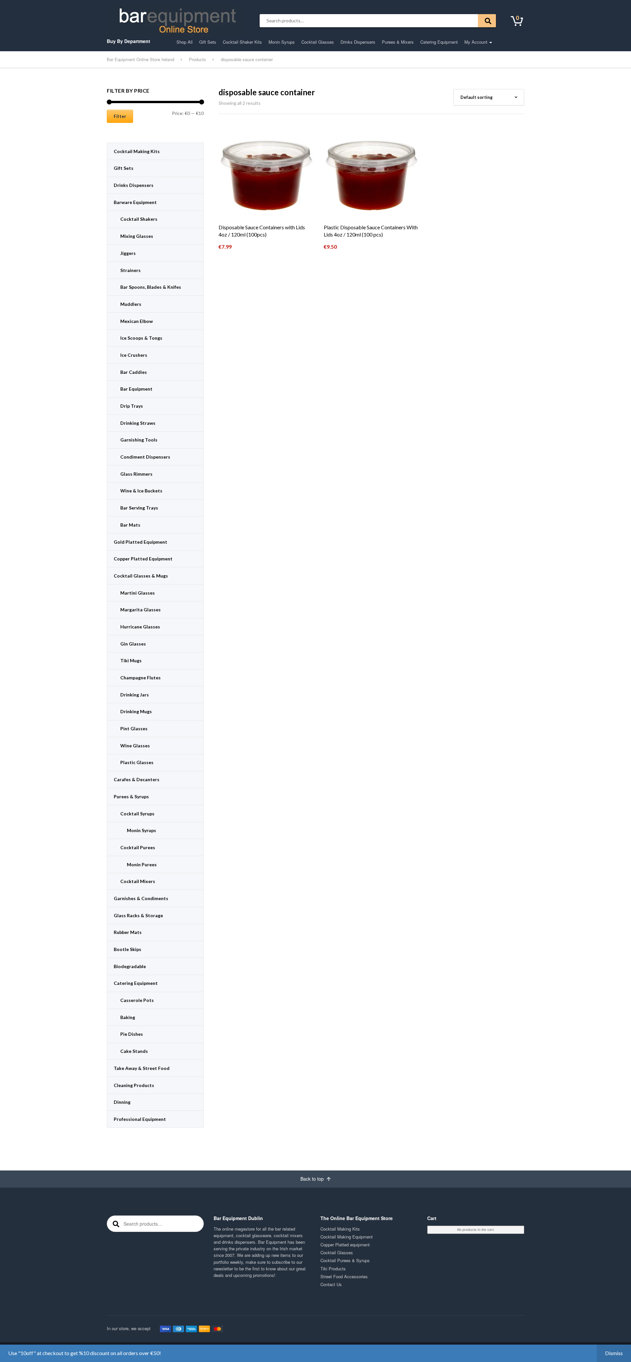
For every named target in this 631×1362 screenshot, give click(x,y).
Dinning (122, 1102)
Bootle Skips (127, 949)
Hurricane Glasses (140, 626)
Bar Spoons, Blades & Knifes (150, 287)
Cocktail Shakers (138, 219)
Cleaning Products (134, 1085)
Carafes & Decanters (136, 779)
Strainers (130, 270)
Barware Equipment (135, 202)
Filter (120, 116)
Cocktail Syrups (137, 813)
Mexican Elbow (136, 321)
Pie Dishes (131, 1034)
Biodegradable (130, 966)
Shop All (184, 42)
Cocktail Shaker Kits (242, 42)
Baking (127, 1017)
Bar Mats (130, 525)
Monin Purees (142, 864)
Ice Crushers (133, 355)
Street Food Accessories (344, 1276)
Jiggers (128, 253)
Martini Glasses (137, 593)
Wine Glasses (135, 745)
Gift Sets (207, 42)
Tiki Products (333, 1268)
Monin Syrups (282, 42)
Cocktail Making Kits (137, 151)
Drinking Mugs (136, 711)
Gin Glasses (133, 644)
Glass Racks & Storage (138, 915)
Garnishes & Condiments (141, 898)
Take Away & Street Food (142, 1068)
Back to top (312, 1178)
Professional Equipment (140, 1119)
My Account (475, 42)
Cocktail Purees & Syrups (345, 1260)
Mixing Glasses (136, 236)
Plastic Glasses (136, 762)
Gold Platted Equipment (140, 542)
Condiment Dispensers (145, 457)
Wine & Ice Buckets (141, 490)
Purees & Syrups (131, 796)
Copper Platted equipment (345, 1244)
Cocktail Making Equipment (346, 1237)
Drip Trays (131, 406)
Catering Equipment (439, 42)
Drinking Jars (134, 694)
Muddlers (130, 304)
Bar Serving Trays (139, 508)
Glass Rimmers (136, 474)
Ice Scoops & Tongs (141, 338)
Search (487, 20)
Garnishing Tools (138, 440)
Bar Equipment (136, 389)
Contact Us (331, 1284)
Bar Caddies (133, 372)
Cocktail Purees (137, 847)
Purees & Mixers (398, 42)
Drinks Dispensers (357, 42)
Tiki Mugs (131, 660)
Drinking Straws (137, 423)
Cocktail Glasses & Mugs (141, 576)
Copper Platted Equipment (143, 558)
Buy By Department (128, 41)
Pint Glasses (134, 728)
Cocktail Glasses (317, 42)
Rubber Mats (128, 932)
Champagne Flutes (140, 677)
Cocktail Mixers (137, 881)
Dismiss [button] (614, 1353)
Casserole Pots (137, 1000)
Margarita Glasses (140, 609)
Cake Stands (134, 1051)
